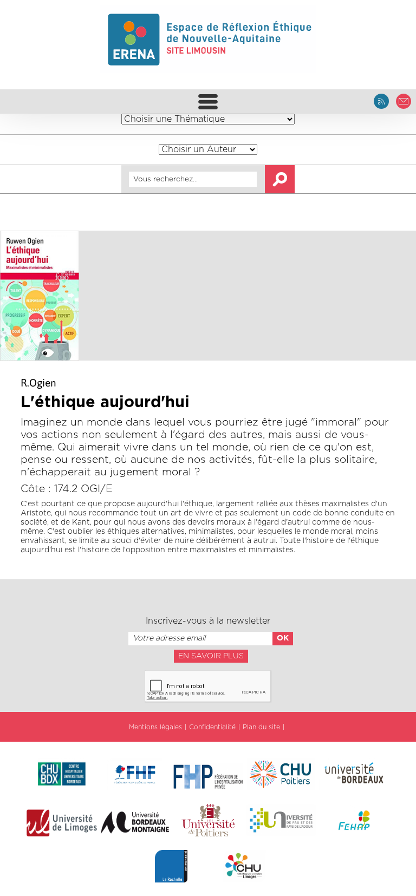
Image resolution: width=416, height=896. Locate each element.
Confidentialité (212, 727)
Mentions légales (155, 727)
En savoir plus (211, 656)
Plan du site (261, 727)
